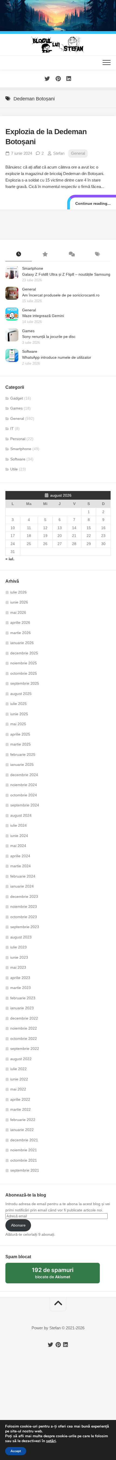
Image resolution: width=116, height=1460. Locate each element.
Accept (16, 1451)
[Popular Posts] (45, 255)
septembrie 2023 (24, 927)
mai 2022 (18, 1089)
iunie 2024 (19, 835)
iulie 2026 (18, 592)
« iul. (9, 559)
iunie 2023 (19, 957)
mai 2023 (18, 967)
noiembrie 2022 (23, 1028)
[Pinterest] (58, 78)
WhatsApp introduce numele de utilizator (56, 357)
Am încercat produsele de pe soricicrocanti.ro (61, 295)
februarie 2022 (22, 1120)
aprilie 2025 (20, 734)
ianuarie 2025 (22, 764)
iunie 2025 (19, 714)
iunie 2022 (19, 1079)
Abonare (18, 1225)
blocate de (59, 1275)
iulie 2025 (18, 703)
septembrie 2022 (24, 1048)
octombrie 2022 (23, 1038)
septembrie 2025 (24, 683)
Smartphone (32, 268)
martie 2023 (20, 988)
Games (28, 331)
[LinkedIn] (68, 78)
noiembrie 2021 (23, 1150)
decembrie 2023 (24, 896)
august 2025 (21, 693)
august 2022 (21, 1059)
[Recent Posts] (18, 255)
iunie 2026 (19, 602)
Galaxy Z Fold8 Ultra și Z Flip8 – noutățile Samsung (66, 274)
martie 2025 (20, 744)
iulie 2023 (18, 947)
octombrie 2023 (23, 917)
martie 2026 (20, 633)
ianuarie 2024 (22, 886)
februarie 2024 (22, 876)
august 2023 (21, 937)
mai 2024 (18, 845)
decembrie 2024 (24, 775)
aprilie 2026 (20, 622)
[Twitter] (47, 78)
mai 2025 (18, 724)
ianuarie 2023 (22, 1008)
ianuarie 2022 (22, 1130)
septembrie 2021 (24, 1170)
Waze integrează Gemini (43, 316)
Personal (17, 439)
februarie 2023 (22, 998)
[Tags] (97, 255)
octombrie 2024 (23, 795)
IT (12, 428)
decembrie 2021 (24, 1140)
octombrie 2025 (23, 673)
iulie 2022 (18, 1069)
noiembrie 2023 (23, 906)
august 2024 (21, 815)
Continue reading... (93, 203)
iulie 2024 (18, 825)
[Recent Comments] (71, 255)
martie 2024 (20, 866)
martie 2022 (20, 1109)
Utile (14, 469)
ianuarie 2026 (22, 643)
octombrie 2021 (23, 1160)
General (78, 153)
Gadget (16, 398)
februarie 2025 (22, 754)
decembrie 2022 (24, 1018)
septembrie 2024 (24, 805)
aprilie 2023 (20, 977)
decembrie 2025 (24, 653)
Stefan (58, 153)
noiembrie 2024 (23, 785)
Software (29, 351)
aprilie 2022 (20, 1099)
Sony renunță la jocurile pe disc (49, 336)
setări (51, 1441)
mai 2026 (18, 612)
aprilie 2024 (20, 856)
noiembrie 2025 (23, 663)
